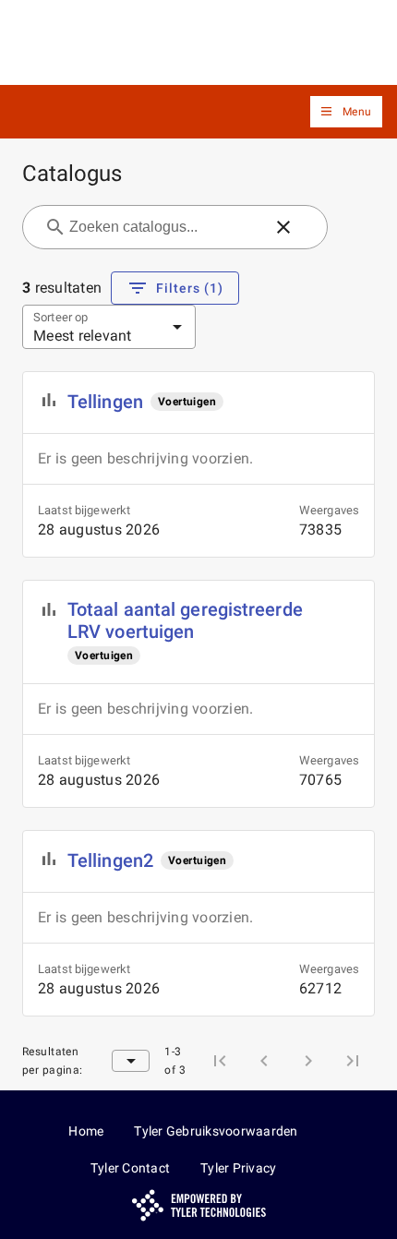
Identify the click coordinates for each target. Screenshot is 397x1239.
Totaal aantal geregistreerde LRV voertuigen (185, 620)
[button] (346, 112)
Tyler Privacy (238, 1168)
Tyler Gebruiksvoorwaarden (215, 1131)
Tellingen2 (110, 860)
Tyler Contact (130, 1168)
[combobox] (163, 227)
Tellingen (105, 402)
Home (85, 1131)
